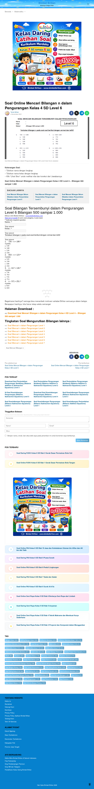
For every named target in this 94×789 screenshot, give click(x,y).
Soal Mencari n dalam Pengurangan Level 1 (26, 325)
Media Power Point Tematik (75, 652)
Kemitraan (8, 710)
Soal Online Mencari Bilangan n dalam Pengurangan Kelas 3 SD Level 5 (24, 365)
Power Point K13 (49, 660)
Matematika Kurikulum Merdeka (17, 652)
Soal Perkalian (66, 679)
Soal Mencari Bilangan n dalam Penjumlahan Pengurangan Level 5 (46, 196)
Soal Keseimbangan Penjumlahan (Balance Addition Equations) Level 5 (76, 403)
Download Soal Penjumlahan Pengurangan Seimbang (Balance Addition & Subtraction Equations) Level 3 (18, 384)
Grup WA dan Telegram (12, 767)
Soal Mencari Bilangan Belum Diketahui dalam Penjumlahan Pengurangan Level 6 (17, 196)
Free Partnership (10, 761)
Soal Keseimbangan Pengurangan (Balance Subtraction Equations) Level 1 (47, 403)
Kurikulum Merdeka (48, 640)
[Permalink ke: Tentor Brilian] (7, 113)
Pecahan (19, 656)
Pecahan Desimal (67, 656)
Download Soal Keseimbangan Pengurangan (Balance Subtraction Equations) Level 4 (46, 394)
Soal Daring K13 (75, 667)
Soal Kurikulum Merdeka (69, 671)
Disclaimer (8, 704)
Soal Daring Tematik (49, 671)
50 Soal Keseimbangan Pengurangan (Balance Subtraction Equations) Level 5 (17, 394)
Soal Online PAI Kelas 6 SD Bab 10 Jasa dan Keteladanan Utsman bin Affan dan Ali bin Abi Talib (50, 549)
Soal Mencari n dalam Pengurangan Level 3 (26, 331)
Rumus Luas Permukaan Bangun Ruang (20, 663)
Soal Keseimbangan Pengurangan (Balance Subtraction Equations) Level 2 (18, 403)
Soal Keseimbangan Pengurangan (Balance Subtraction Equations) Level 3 (76, 394)
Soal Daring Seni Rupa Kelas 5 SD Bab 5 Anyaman (37, 606)
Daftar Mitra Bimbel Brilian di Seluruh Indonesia (20, 758)
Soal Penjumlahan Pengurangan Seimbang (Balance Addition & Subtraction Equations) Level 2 (46, 383)
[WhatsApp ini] (87, 113)
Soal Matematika (42, 675)
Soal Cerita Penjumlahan (33, 667)
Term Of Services (11, 721)
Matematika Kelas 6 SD (54, 648)
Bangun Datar (12, 640)
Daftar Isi (8, 701)
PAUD (9, 656)
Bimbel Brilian (47, 3)
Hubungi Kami (9, 707)
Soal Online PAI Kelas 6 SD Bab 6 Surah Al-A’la (35, 586)
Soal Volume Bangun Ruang (34, 683)
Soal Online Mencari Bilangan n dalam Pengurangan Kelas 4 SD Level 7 (70, 365)
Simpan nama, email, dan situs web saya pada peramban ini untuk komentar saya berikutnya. (41, 435)
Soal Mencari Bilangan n (15, 348)
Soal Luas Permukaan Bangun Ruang (19, 675)
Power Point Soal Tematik (68, 660)
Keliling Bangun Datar (29, 640)
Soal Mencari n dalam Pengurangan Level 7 (26, 342)
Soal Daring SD (32, 671)
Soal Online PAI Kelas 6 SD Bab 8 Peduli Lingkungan (38, 567)
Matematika (54, 644)
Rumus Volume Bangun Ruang (48, 663)
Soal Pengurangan (32, 679)
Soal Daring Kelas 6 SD (14, 671)
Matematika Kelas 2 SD (71, 644)
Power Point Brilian (31, 660)
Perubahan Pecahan (13, 660)
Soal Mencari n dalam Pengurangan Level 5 (26, 337)
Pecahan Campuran (49, 656)
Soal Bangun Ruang (14, 667)
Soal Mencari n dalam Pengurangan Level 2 (26, 328)
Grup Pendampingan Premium (15, 764)
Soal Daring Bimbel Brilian (55, 667)
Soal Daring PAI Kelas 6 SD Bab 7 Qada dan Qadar (37, 577)
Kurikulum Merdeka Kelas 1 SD (70, 640)
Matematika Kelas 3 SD (15, 648)
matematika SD (37, 652)
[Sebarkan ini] (71, 113)
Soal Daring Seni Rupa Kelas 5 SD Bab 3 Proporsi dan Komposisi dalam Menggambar (51, 625)
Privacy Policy (9, 713)
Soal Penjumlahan (49, 679)
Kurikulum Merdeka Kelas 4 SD (17, 644)
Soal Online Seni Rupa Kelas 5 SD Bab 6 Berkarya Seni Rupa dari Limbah (46, 596)
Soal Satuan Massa (13, 683)
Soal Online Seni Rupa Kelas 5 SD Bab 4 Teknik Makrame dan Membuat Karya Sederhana (48, 616)
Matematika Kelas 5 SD (35, 648)
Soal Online (77, 675)
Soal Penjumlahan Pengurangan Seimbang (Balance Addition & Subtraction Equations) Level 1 (75, 383)
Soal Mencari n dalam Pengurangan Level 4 (26, 334)
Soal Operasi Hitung (14, 679)
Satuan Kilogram (69, 663)
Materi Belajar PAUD (55, 652)
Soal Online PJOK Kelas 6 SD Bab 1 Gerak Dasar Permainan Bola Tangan (46, 463)
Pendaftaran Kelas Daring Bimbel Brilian (18, 770)
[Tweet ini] (76, 113)
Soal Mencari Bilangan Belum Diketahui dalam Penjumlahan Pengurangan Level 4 (72, 196)
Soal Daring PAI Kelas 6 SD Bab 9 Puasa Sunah (35, 558)
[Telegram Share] (81, 113)
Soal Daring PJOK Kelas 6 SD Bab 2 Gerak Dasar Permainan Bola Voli (44, 453)
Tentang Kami (9, 719)
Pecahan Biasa (32, 656)
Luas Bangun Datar (39, 644)
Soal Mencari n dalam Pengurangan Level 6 (26, 339)
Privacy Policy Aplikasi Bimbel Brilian (17, 716)
